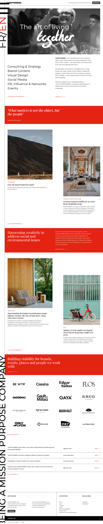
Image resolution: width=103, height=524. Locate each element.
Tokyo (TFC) (62, 510)
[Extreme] (96, 3)
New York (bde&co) (64, 509)
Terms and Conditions (13, 522)
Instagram (85, 504)
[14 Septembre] (13, 3)
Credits (22, 522)
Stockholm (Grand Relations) (67, 512)
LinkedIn (84, 502)
